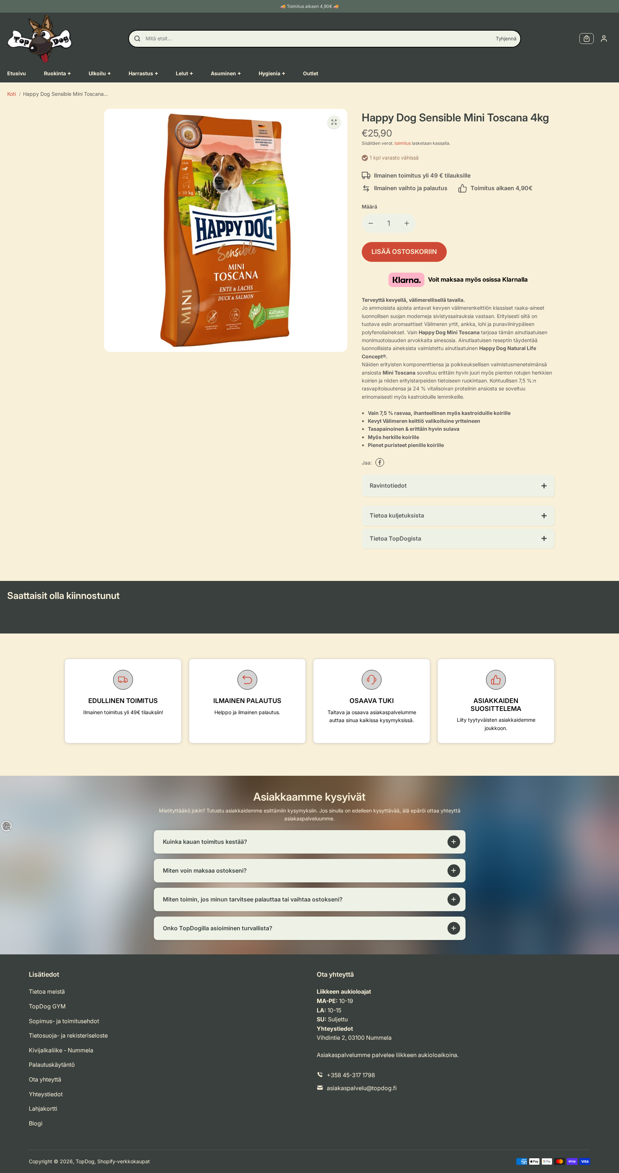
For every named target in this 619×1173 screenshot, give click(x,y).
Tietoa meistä (47, 991)
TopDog (85, 1161)
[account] (604, 38)
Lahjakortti (43, 1108)
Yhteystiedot (46, 1094)
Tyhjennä (506, 38)
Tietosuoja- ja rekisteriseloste (68, 1035)
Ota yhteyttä (45, 1079)
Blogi (36, 1123)
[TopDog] (39, 38)
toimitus (403, 143)
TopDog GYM (47, 1006)
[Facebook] (379, 462)
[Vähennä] (371, 223)
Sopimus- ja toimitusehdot (64, 1021)
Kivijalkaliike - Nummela (61, 1050)
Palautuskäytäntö (52, 1064)
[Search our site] (137, 38)
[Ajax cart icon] (586, 38)
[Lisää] (407, 223)
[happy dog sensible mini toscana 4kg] (334, 122)
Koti (11, 94)
